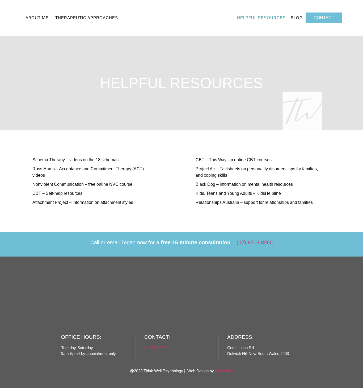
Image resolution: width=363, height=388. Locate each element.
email (113, 242)
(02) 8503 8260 (255, 242)
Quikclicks (224, 371)
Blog (297, 17)
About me (37, 17)
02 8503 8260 (156, 347)
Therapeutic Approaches (86, 17)
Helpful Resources (261, 17)
